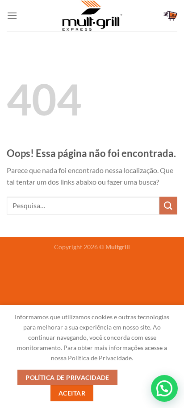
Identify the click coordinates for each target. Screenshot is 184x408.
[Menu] (12, 15)
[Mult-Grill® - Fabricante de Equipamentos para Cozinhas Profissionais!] (92, 15)
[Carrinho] (170, 15)
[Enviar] (168, 205)
